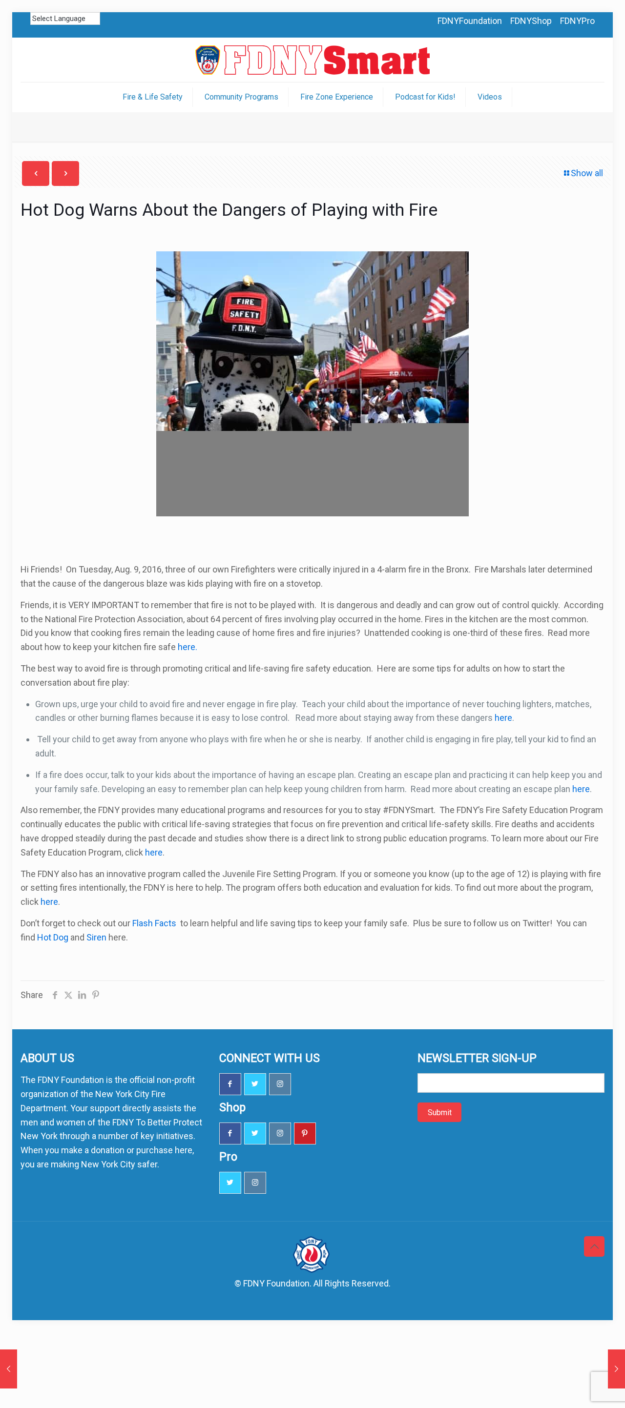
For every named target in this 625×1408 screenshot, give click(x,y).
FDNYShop (531, 21)
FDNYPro (577, 21)
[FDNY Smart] (312, 60)
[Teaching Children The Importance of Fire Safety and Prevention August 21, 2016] (616, 1368)
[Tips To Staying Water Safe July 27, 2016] (8, 1368)
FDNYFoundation (470, 21)
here (502, 718)
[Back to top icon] (594, 1246)
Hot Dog (52, 937)
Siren (96, 937)
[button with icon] (230, 1084)
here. (186, 647)
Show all (587, 173)
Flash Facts (155, 923)
